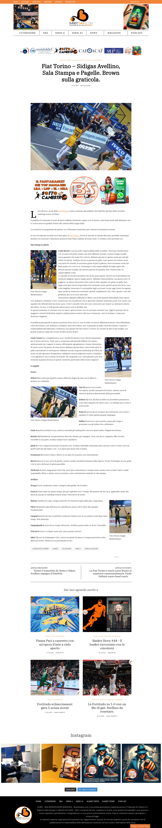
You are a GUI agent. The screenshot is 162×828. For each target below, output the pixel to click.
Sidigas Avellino (91, 549)
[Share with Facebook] (76, 91)
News (93, 32)
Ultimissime (27, 32)
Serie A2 (77, 32)
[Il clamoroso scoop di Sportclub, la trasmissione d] (20, 763)
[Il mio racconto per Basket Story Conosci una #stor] (101, 763)
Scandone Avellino (79, 60)
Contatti (58, 2)
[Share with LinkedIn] (82, 91)
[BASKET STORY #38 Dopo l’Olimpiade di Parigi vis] (60, 763)
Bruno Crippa (85, 85)
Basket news (50, 636)
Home (15, 2)
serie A (78, 549)
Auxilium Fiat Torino (40, 549)
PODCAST (137, 32)
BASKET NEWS (93, 801)
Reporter (48, 2)
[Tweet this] (79, 91)
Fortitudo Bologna (99, 699)
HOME (38, 801)
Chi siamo (25, 2)
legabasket (66, 549)
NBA (45, 32)
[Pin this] (85, 91)
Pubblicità (36, 2)
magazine (107, 636)
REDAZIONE (60, 653)
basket (55, 549)
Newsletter (70, 2)
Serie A (60, 32)
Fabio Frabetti (59, 712)
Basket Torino (65, 60)
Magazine (114, 32)
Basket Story (99, 636)
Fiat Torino (63, 211)
